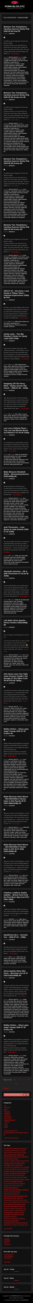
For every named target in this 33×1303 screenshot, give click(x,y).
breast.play (20, 60)
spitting (6, 82)
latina (17, 73)
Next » (17, 1083)
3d (15, 708)
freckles (25, 658)
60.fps (19, 59)
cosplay (12, 832)
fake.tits (6, 68)
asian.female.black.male (18, 710)
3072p (19, 257)
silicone (22, 516)
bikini (10, 60)
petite (12, 1011)
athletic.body (7, 958)
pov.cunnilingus (21, 77)
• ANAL (6, 1109)
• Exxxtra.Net (7, 1258)
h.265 (17, 204)
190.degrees (7, 59)
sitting (26, 516)
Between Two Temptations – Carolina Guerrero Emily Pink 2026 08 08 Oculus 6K (16, 227)
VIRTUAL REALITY (13, 57)
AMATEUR (11, 919)
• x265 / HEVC (7, 1118)
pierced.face (18, 1011)
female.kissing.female (14, 68)
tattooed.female (25, 462)
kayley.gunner (23, 417)
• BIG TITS (7, 1111)
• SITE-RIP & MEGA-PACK (11, 1138)
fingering (22, 70)
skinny (22, 663)
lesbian (8, 323)
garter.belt (6, 509)
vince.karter (13, 963)
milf (17, 461)
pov (15, 77)
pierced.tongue (23, 781)
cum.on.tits (11, 368)
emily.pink (14, 67)
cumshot (16, 368)
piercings (14, 514)
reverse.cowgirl (21, 78)
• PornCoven (7, 1240)
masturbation (13, 323)
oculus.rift (26, 141)
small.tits (6, 326)
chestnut (11, 1002)
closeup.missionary (9, 64)
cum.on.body (13, 505)
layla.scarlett (7, 562)
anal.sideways (7, 604)
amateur (6, 710)
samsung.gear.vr (8, 80)
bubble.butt (6, 62)
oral (12, 661)
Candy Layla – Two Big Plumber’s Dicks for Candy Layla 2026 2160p (15, 336)
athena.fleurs (24, 454)
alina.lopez (6, 762)
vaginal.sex (7, 519)
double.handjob (8, 67)
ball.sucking (7, 456)
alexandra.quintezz (8, 601)
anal (20, 555)
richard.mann (7, 611)
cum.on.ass (16, 559)
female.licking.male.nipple (10, 70)
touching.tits (20, 518)
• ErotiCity (6, 1242)
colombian (17, 64)
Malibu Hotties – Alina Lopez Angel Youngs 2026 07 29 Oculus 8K (16, 1027)
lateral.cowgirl (24, 72)
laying (27, 715)
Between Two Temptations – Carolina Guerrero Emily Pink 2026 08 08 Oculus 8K (16, 161)
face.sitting (15, 508)
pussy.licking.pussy (9, 325)
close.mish (6, 832)
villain (18, 837)
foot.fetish (13, 72)
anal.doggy (6, 557)
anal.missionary (8, 603)
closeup (17, 503)
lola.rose (14, 924)
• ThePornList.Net (8, 1254)
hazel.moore (25, 834)
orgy (23, 513)
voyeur (26, 720)
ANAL (10, 957)
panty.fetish (21, 75)
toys (27, 665)
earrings (22, 1004)
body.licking (23, 501)
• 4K (5, 1105)
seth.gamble (14, 962)
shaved (15, 80)
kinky (9, 660)
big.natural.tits (15, 829)
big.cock (24, 364)
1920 (12, 125)
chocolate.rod (7, 458)
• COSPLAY (7, 1114)
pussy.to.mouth (8, 462)
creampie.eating (8, 459)
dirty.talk (15, 767)
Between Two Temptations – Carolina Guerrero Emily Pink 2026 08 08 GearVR (16, 29)
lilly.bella (14, 660)
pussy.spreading (8, 784)
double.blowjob (19, 65)
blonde (24, 321)
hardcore (20, 371)
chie (16, 711)
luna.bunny (18, 562)
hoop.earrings (7, 776)
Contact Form (25, 1300)
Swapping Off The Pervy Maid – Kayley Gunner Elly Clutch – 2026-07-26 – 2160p (16, 386)
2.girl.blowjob (14, 59)
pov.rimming (13, 78)
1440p (24, 57)
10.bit (24, 189)
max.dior (6, 373)
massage (18, 511)
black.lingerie (7, 606)
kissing (21, 509)
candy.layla (26, 366)
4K (9, 321)
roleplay (14, 663)
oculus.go (20, 141)
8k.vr (24, 498)
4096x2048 (26, 827)
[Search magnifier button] (27, 1094)
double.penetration (21, 608)
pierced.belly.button (9, 77)
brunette (25, 60)
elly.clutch (6, 417)
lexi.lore (14, 461)
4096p (19, 191)
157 (29, 1079)
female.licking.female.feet (10, 771)
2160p (16, 321)
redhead (12, 419)
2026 (16, 364)
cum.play (26, 505)
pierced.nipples (8, 514)
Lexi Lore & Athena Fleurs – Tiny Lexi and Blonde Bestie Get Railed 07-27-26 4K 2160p (16, 430)
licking (25, 509)
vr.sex (5, 721)
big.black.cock (14, 456)
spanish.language (22, 80)
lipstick (9, 511)
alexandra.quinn (25, 599)
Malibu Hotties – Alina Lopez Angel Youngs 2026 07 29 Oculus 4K (16, 731)
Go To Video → (15, 53)
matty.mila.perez (8, 1009)
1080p (20, 919)
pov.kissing (7, 78)
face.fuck (21, 369)
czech (12, 658)
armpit (23, 59)
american (6, 500)
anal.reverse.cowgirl (15, 557)
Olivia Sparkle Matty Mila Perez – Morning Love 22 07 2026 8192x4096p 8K (16, 973)
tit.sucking (19, 786)
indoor (13, 776)
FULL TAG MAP (8, 1228)
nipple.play (15, 75)
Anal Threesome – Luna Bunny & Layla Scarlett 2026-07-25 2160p (16, 529)
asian (10, 710)
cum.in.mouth (23, 606)
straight (19, 374)
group (7, 715)
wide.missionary (22, 519)
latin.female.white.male (10, 73)
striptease (10, 82)
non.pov (18, 716)
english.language (22, 67)
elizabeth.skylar (8, 508)
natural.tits (9, 75)
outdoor (16, 661)
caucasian (25, 656)
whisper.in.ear (22, 83)
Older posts (5, 1088)
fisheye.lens (7, 72)
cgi (26, 830)
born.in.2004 (19, 366)
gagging (10, 371)
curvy (16, 506)
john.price (25, 371)
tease (19, 82)
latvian (9, 1007)
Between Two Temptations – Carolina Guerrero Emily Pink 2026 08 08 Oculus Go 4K (16, 95)
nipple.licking (19, 777)
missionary (12, 207)
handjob (18, 72)
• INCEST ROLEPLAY (9, 1120)
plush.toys (6, 663)
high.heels (6, 609)
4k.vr (5, 829)
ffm (18, 70)
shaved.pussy (23, 325)
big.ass (18, 500)
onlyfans (25, 924)
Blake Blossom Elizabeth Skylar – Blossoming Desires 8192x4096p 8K (16, 474)
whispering (6, 85)
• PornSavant (7, 1244)
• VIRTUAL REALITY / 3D (11, 1130)
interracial (8, 461)
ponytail (20, 514)
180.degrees (7, 708)
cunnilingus (12, 506)
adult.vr (25, 708)
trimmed (9, 83)
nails (14, 513)
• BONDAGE (7, 1113)
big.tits (5, 366)
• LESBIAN (7, 1121)
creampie (6, 65)
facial (25, 369)
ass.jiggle (6, 60)
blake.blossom (7, 501)
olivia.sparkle (7, 661)
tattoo (15, 82)
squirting (21, 419)
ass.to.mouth (15, 604)
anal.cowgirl (24, 555)
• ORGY (6, 1125)
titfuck (27, 148)
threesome (24, 82)
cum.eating (6, 505)
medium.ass (12, 373)
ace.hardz (24, 414)
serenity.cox (7, 962)
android (9, 829)
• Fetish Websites (8, 1256)
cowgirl (22, 64)
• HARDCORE (7, 1116)
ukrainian (6, 376)
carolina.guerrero (14, 62)
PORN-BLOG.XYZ (15, 6)
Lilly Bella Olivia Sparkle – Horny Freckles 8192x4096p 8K (16, 622)
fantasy (12, 834)
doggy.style (12, 65)
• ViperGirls (7, 1239)
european (17, 658)
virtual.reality (14, 83)
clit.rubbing (13, 766)
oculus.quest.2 (7, 209)
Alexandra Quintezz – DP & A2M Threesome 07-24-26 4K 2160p (16, 573)
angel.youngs (13, 762)
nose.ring (12, 779)
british (22, 921)
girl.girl (16, 560)
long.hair (22, 73)
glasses (11, 417)
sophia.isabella (15, 925)
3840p (12, 708)
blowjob (14, 60)
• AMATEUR (7, 1107)
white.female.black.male (16, 464)
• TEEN (6, 1127)
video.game (13, 837)
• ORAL (6, 1123)
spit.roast (14, 374)
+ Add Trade (7, 1261)
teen (20, 1014)
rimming (16, 325)
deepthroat (22, 368)
